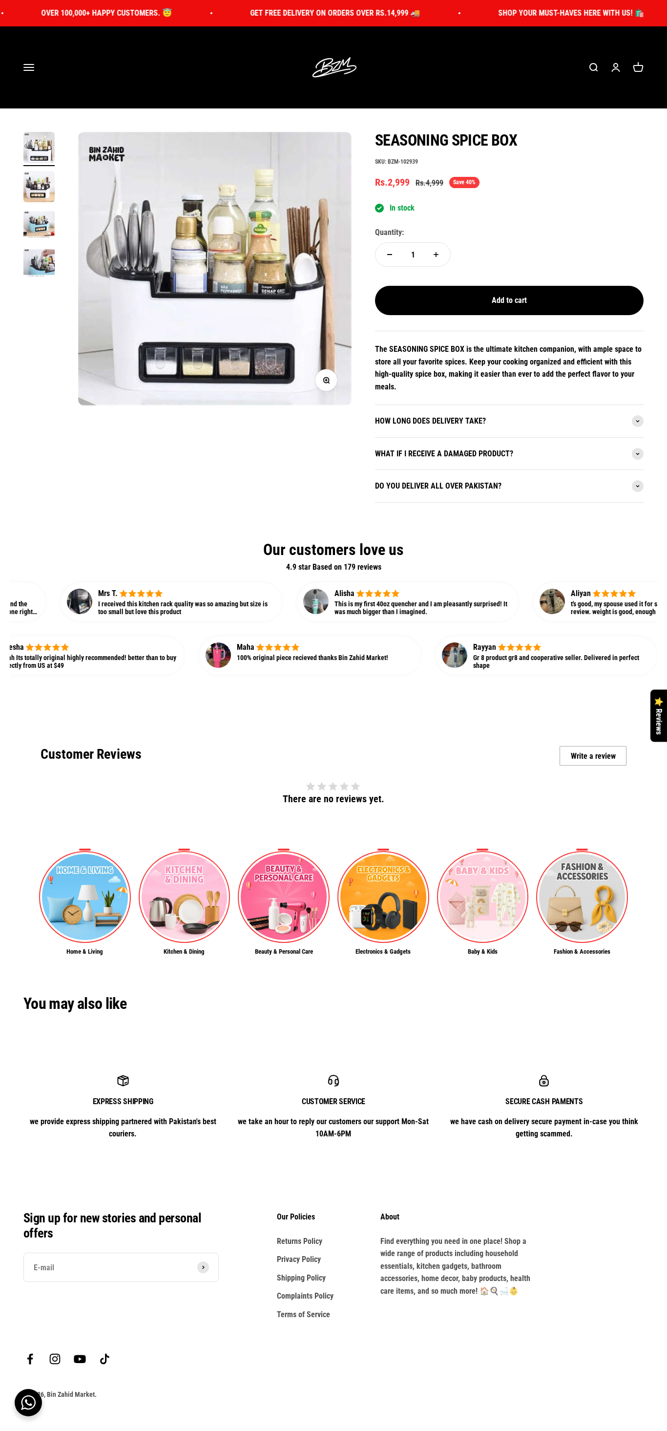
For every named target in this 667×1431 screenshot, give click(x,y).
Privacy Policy (299, 1259)
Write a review (593, 756)
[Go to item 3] (39, 226)
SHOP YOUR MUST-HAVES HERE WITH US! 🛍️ (530, 13)
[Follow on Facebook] (30, 1359)
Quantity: (389, 232)
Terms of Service (303, 1314)
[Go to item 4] (39, 265)
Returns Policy (299, 1241)
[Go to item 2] (39, 188)
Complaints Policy (305, 1296)
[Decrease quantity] (389, 254)
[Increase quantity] (436, 254)
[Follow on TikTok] (104, 1359)
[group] (85, 902)
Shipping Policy (301, 1277)
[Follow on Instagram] (55, 1359)
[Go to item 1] (39, 149)
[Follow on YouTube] (79, 1359)
